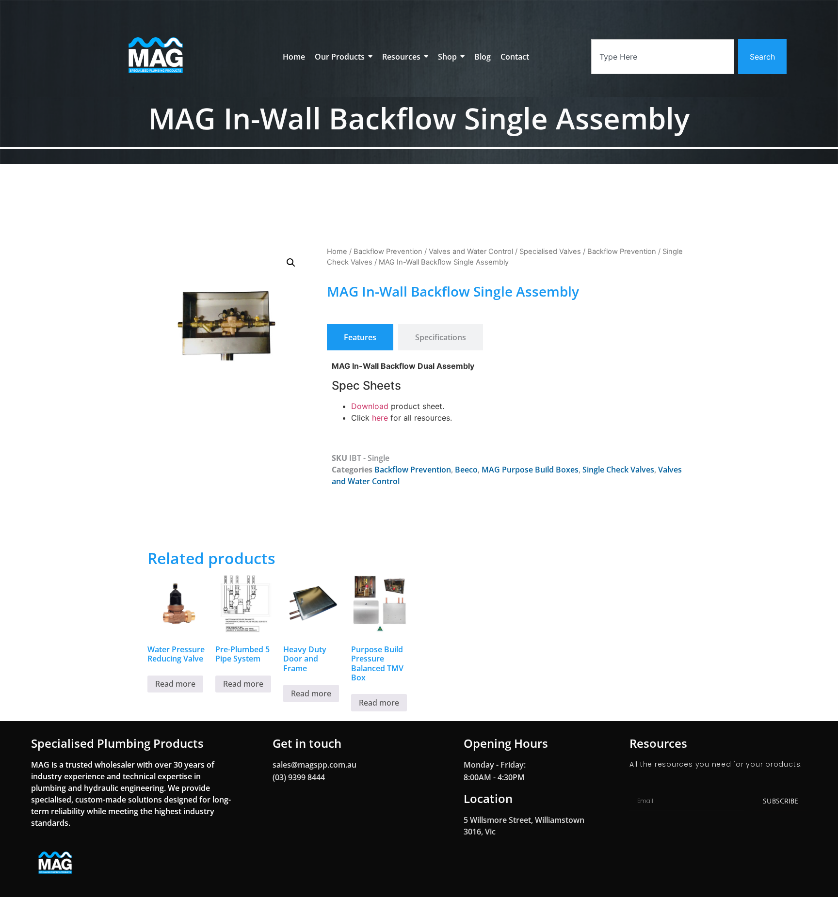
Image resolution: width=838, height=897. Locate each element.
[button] (291, 262)
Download (369, 406)
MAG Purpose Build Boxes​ (530, 469)
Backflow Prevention (388, 251)
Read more (175, 683)
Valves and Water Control (471, 251)
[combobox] (662, 56)
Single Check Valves (618, 469)
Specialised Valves (550, 251)
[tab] (360, 337)
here (381, 418)
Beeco (466, 469)
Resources (658, 743)
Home (337, 251)
